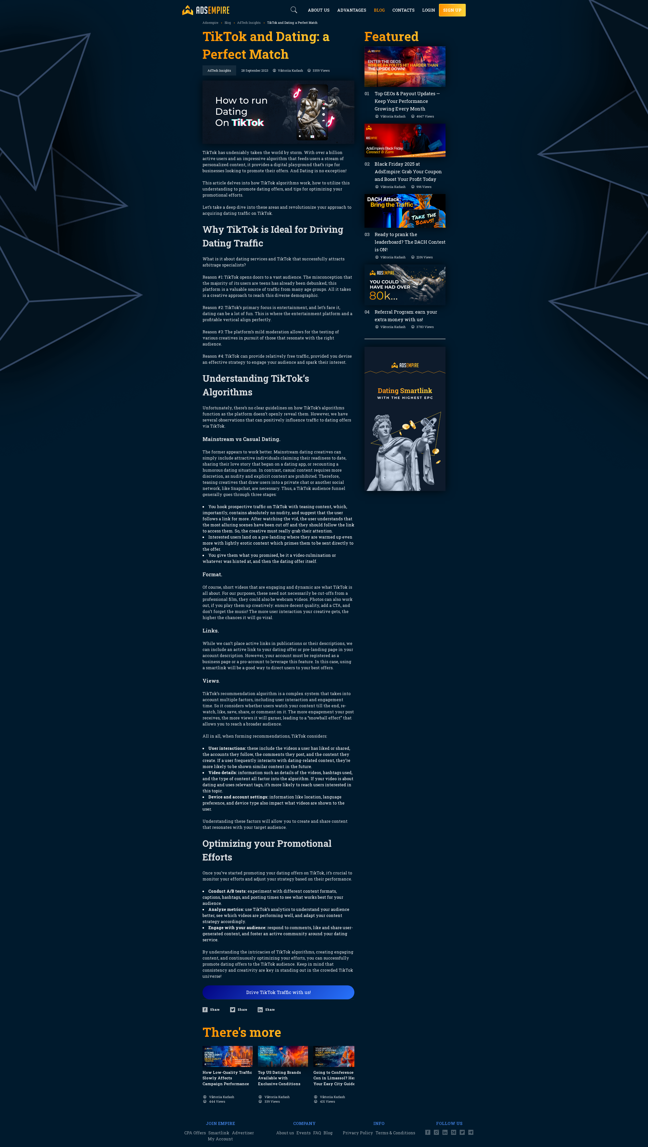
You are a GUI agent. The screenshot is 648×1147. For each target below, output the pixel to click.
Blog (328, 1132)
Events (303, 1132)
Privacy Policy (358, 1132)
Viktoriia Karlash (290, 70)
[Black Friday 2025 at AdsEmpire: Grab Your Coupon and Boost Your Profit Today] (405, 140)
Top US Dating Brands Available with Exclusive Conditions (279, 1078)
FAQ (317, 1132)
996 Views (424, 187)
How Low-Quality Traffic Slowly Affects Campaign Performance (227, 1078)
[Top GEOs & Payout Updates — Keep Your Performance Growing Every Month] (405, 66)
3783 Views (425, 327)
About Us (319, 10)
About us (285, 1132)
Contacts (403, 10)
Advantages (351, 10)
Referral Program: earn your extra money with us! (406, 315)
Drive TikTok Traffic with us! (278, 992)
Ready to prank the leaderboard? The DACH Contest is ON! (410, 242)
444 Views (217, 1101)
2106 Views (424, 257)
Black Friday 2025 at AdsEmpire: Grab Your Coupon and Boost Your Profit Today (408, 171)
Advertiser (243, 1132)
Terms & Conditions (395, 1132)
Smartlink (218, 1132)
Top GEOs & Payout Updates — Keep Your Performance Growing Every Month (407, 101)
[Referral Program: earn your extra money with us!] (405, 284)
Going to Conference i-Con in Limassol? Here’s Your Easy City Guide (336, 1078)
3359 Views (321, 70)
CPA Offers (195, 1132)
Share (214, 1009)
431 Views (327, 1101)
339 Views (272, 1101)
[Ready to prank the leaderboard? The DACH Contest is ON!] (405, 211)
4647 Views (425, 116)
